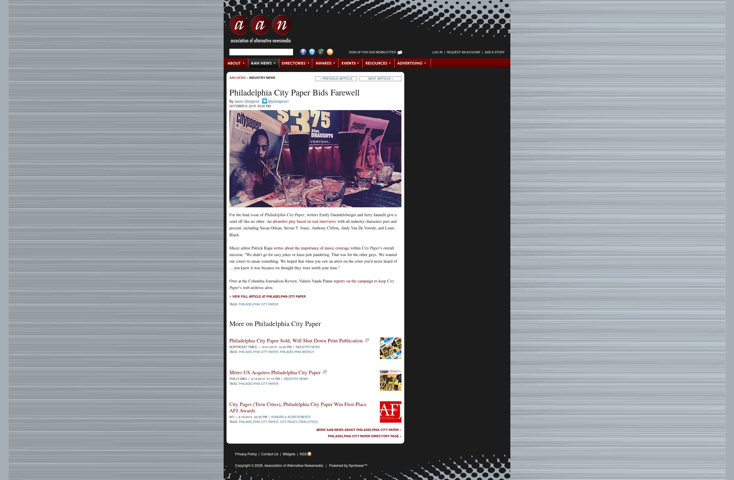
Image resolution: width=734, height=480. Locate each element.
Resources (379, 63)
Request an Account (464, 52)
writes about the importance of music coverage (311, 248)
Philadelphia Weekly (297, 352)
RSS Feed (330, 52)
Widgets (289, 453)
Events (351, 63)
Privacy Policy (246, 453)
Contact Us (269, 453)
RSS (303, 453)
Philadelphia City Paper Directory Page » (364, 436)
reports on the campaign (353, 281)
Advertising (413, 63)
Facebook (303, 52)
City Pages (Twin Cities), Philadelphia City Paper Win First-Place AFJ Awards (298, 407)
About (236, 63)
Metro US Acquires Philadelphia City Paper (275, 372)
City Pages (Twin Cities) (299, 421)
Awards (325, 63)
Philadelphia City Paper (258, 304)
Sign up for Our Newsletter (372, 52)
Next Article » (380, 78)
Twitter (312, 52)
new (367, 340)
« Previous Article (336, 78)
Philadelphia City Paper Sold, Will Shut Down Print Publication (296, 340)
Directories (295, 63)
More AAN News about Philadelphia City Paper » (359, 430)
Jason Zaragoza (246, 101)
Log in (437, 52)
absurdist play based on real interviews (304, 221)
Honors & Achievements (291, 417)
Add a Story (495, 52)
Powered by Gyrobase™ (348, 465)
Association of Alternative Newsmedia (293, 465)
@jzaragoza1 (278, 101)
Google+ (321, 52)
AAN (260, 30)
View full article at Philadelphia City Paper (269, 296)
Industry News (262, 77)
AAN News (264, 63)
